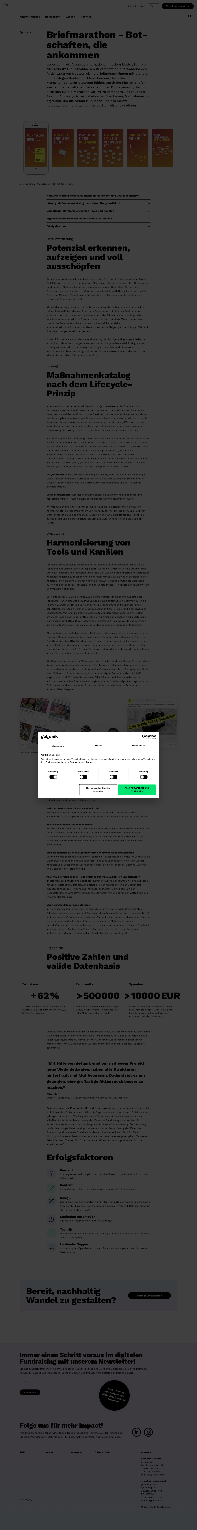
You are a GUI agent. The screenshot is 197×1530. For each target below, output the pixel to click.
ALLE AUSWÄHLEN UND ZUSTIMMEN (137, 789)
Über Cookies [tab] (138, 745)
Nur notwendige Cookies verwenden (98, 789)
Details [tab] (98, 745)
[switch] (83, 777)
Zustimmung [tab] (58, 746)
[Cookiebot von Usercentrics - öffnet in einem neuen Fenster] (144, 737)
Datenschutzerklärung (81, 762)
